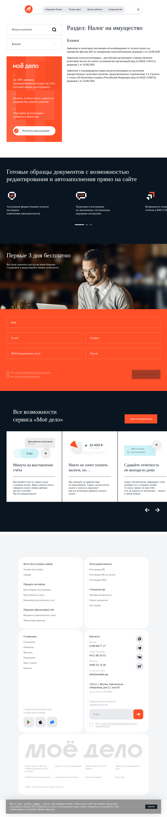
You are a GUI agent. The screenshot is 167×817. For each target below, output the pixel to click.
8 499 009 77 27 (97, 646)
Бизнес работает (95, 9)
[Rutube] (140, 666)
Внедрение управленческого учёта (39, 615)
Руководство (29, 657)
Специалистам (115, 9)
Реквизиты (28, 647)
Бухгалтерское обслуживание (37, 590)
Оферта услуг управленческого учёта (127, 767)
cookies (36, 804)
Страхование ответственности (66, 777)
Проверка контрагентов (100, 595)
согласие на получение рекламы (27, 376)
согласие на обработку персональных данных (33, 372)
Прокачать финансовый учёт (38, 609)
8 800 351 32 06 (97, 664)
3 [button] (91, 224)
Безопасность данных (93, 777)
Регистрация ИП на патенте (102, 575)
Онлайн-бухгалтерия (33, 569)
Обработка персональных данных (38, 777)
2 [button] (86, 224)
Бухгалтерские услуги (33, 595)
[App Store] (40, 722)
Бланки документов (98, 600)
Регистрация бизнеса (100, 564)
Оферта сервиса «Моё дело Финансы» (95, 767)
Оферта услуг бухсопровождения (68, 766)
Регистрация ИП (97, 569)
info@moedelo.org (98, 674)
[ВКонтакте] (140, 657)
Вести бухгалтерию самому (38, 564)
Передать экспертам (34, 584)
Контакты (27, 652)
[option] (41, 203)
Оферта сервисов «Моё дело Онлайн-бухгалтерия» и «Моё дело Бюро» (36, 768)
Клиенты (27, 668)
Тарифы (27, 575)
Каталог (16, 44)
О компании (30, 636)
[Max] (140, 639)
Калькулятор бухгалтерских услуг (39, 600)
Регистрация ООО (97, 580)
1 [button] (79, 224)
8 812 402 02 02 (97, 655)
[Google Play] (28, 722)
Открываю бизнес (53, 9)
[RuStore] (52, 722)
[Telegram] (140, 648)
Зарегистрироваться (141, 418)
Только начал (75, 9)
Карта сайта (119, 777)
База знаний (95, 605)
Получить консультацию (36, 130)
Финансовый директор (34, 620)
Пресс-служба (30, 663)
